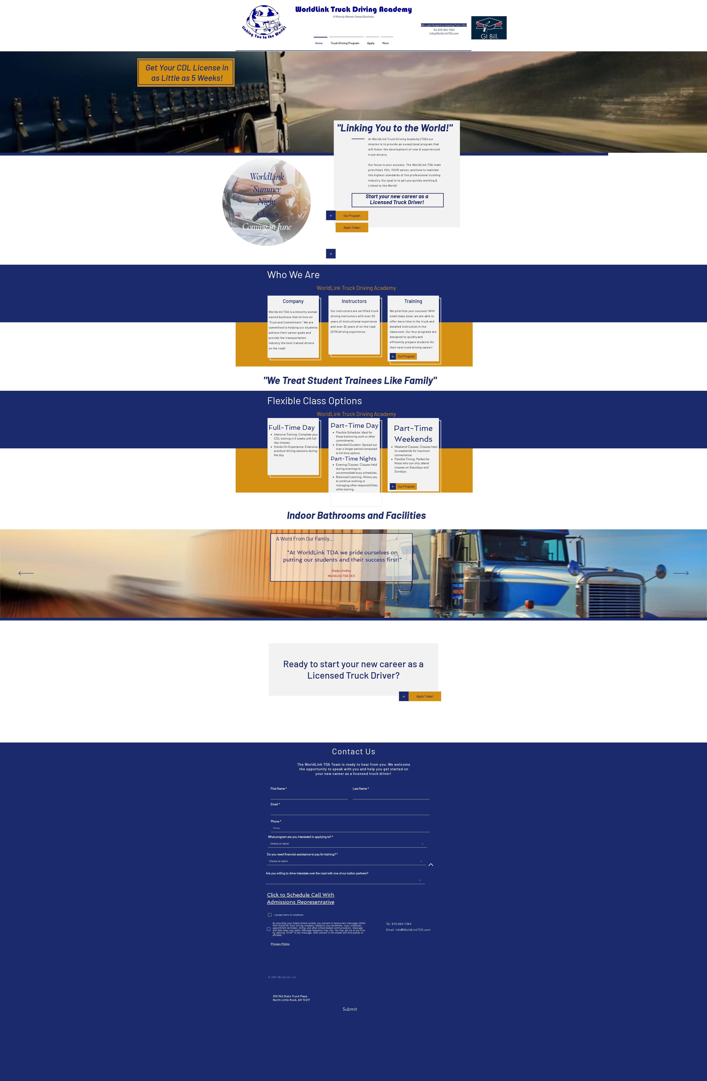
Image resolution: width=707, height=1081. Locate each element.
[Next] (681, 573)
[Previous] (26, 573)
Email (274, 804)
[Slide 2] (353, 608)
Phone (275, 821)
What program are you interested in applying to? (299, 836)
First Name (278, 788)
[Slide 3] (357, 608)
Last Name (360, 788)
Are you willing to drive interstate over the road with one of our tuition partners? (317, 873)
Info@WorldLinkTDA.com (444, 33)
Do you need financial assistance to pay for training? (301, 854)
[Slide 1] (350, 608)
